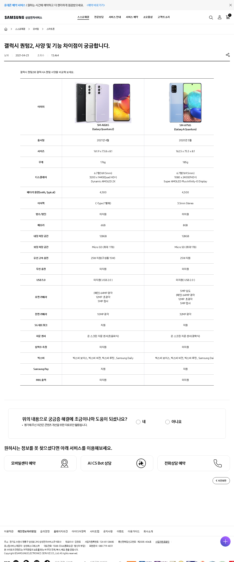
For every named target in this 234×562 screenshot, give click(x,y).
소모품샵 (147, 17)
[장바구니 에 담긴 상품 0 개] (228, 17)
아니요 (176, 421)
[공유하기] (228, 55)
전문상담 (98, 17)
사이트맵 (94, 531)
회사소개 (148, 531)
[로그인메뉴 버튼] (220, 17)
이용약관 (8, 531)
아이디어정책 (79, 531)
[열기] (225, 541)
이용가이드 (133, 531)
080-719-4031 (106, 546)
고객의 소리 (164, 17)
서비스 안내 (115, 17)
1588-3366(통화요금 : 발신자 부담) (69, 546)
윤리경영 (45, 531)
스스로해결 (83, 17)
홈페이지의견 (61, 531)
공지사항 (108, 531)
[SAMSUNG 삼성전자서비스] (23, 17)
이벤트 (120, 531)
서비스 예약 (132, 17)
